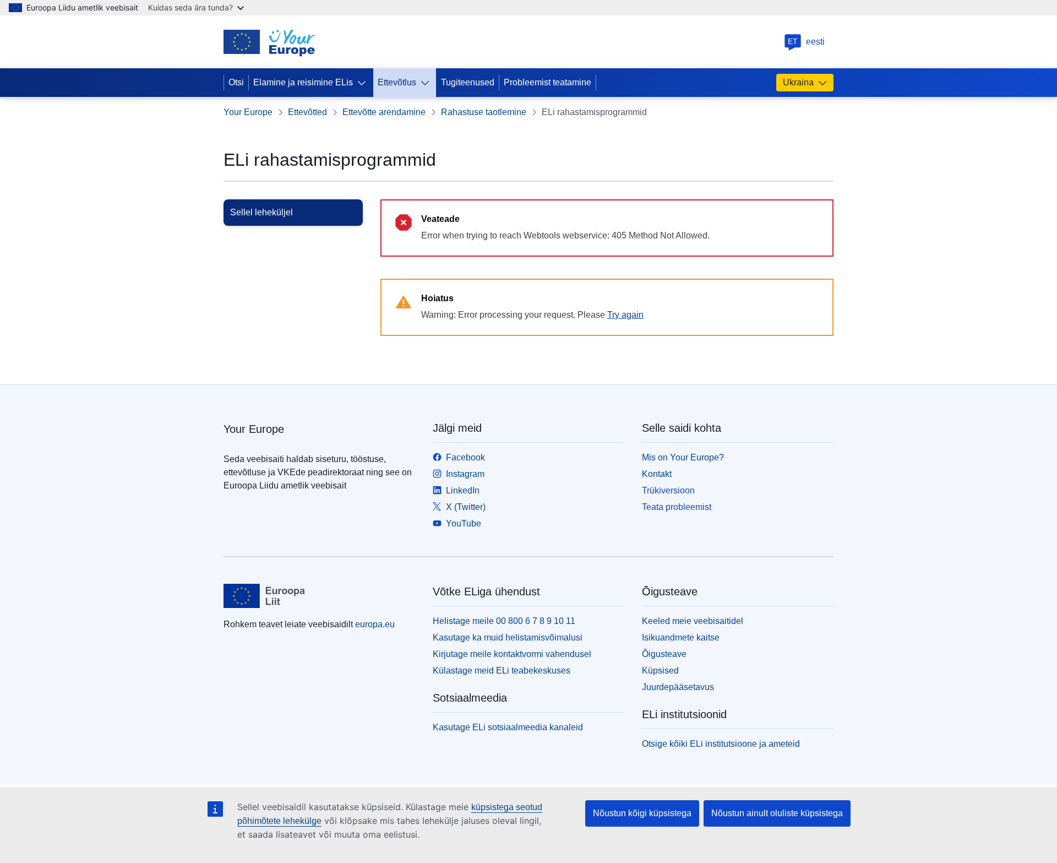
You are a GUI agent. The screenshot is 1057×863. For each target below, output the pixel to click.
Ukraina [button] (798, 82)
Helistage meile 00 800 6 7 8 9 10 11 (504, 621)
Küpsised (660, 670)
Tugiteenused (467, 82)
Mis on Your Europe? (683, 457)
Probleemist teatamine (547, 82)
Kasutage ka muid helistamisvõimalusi (507, 637)
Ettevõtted (307, 112)
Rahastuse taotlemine (483, 112)
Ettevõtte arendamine (384, 112)
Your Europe (248, 112)
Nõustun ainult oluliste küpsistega (777, 813)
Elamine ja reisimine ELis (303, 82)
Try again (625, 314)
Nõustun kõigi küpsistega (642, 813)
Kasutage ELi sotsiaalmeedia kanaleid (508, 727)
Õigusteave (664, 654)
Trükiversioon (668, 490)
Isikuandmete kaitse (681, 637)
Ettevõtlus (397, 82)
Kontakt (657, 474)
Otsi (236, 82)
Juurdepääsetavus (678, 687)
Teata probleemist (676, 507)
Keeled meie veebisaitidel (692, 621)
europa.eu (375, 624)
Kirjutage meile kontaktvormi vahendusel (512, 654)
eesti (806, 41)
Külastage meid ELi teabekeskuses (501, 670)
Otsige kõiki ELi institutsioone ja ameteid (721, 743)
